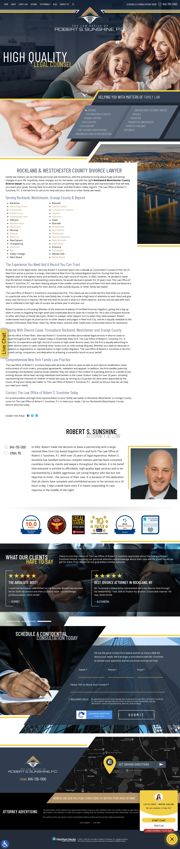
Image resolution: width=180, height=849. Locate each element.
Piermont (15, 247)
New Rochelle (59, 240)
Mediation (135, 118)
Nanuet (14, 233)
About (13, 4)
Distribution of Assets (98, 114)
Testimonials (45, 4)
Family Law (23, 4)
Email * (141, 669)
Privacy (96, 716)
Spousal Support (93, 118)
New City (14, 236)
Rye (12, 250)
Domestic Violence (136, 126)
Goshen (56, 213)
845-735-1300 (170, 4)
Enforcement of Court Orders (151, 110)
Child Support (87, 126)
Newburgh (57, 233)
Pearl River (57, 243)
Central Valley (59, 206)
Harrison (56, 216)
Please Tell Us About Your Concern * (89, 684)
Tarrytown (57, 250)
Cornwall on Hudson (63, 209)
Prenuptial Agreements (141, 122)
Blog (55, 4)
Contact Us (64, 4)
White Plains (58, 257)
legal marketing (99, 841)
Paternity (129, 130)
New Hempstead (60, 236)
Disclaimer (85, 822)
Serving (34, 4)
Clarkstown (16, 209)
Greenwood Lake (19, 216)
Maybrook (15, 226)
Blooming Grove (18, 206)
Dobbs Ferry (16, 213)
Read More (20, 594)
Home (6, 4)
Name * (83, 669)
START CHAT (159, 820)
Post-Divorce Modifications (92, 130)
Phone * (112, 669)
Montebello (58, 230)
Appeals (136, 114)
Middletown (58, 226)
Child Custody (89, 122)
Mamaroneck (17, 223)
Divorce (92, 110)
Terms (102, 716)
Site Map (96, 822)
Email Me (15, 453)
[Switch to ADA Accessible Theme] (5, 844)
